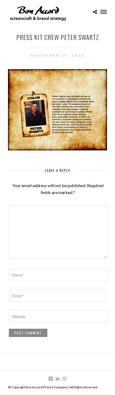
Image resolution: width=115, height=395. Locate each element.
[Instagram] (64, 378)
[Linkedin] (57, 378)
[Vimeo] (50, 378)
